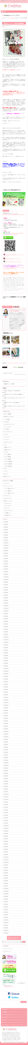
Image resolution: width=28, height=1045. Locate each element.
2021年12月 (6, 668)
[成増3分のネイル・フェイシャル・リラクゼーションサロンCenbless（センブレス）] (14, 7)
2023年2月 (6, 631)
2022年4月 (6, 658)
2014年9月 (6, 896)
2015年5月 (6, 875)
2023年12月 (6, 605)
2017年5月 (6, 812)
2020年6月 (6, 715)
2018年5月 (6, 781)
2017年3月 (6, 817)
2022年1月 (6, 665)
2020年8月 (6, 710)
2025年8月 (6, 553)
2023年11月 (6, 608)
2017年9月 (6, 802)
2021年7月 (6, 681)
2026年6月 (6, 527)
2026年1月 (6, 540)
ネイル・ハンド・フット (8, 948)
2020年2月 (6, 726)
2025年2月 (6, 569)
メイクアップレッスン (8, 505)
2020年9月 (6, 707)
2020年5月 (6, 718)
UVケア (5, 468)
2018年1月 (6, 791)
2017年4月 (6, 815)
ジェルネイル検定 (5, 365)
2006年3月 (6, 927)
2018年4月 (6, 783)
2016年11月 (6, 828)
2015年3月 (6, 880)
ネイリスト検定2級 (7, 456)
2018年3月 (6, 786)
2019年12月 (6, 731)
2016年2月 (6, 851)
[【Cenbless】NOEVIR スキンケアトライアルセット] (9, 977)
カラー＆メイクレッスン (8, 510)
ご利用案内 (4, 1012)
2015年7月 (6, 870)
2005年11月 (6, 930)
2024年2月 (6, 600)
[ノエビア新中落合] (8, 983)
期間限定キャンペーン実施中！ (9, 383)
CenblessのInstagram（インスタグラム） (13, 261)
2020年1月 (6, 728)
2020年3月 (6, 723)
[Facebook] (6, 315)
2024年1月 (6, 603)
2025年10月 (6, 548)
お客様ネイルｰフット (8, 449)
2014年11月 (6, 891)
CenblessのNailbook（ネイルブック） (13, 258)
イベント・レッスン (7, 426)
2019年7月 (6, 744)
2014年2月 (6, 914)
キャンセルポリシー (6, 1014)
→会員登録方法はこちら (9, 986)
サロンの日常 (6, 421)
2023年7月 (6, 618)
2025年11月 (6, 545)
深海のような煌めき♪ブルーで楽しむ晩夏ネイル (12, 390)
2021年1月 (6, 697)
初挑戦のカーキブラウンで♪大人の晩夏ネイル (12, 402)
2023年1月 (6, 634)
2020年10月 (6, 705)
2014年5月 (6, 906)
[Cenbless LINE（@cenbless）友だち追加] (8, 238)
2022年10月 (6, 642)
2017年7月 (6, 807)
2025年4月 (6, 563)
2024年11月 (6, 576)
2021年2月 (6, 694)
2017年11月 (6, 796)
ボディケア (6, 473)
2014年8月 (6, 899)
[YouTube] (6, 317)
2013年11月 (6, 922)
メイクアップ (6, 439)
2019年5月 (6, 749)
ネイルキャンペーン (7, 951)
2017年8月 (6, 804)
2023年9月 (6, 613)
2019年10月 (6, 736)
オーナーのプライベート (17, 25)
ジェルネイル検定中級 (8, 463)
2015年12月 (6, 857)
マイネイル (6, 452)
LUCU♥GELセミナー (7, 515)
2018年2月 (6, 789)
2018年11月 (6, 765)
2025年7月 (6, 555)
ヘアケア (5, 471)
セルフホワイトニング (8, 442)
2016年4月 (6, 846)
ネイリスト (17, 274)
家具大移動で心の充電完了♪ (7, 373)
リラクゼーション (7, 495)
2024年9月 (6, 582)
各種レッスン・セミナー (8, 500)
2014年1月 (6, 917)
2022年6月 (6, 652)
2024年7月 (6, 587)
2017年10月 (6, 799)
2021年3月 (6, 692)
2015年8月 (6, 867)
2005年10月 (6, 933)
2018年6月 (6, 778)
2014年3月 (6, 912)
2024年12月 (6, 574)
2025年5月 (6, 561)
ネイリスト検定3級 (7, 459)
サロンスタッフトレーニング (9, 424)
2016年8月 (6, 836)
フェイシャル (6, 483)
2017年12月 (6, 794)
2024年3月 (6, 597)
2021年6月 (6, 684)
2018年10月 (6, 768)
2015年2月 (6, 883)
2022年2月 (6, 663)
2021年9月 (6, 676)
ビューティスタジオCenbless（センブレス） (13, 214)
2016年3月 (6, 849)
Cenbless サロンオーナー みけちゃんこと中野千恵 (17, 310)
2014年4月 (6, 909)
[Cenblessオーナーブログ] (9, 958)
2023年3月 (6, 629)
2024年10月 (6, 579)
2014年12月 (6, 888)
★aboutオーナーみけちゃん (9, 416)
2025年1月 (6, 571)
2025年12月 (6, 542)
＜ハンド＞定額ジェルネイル (9, 488)
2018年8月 (6, 773)
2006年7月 (6, 925)
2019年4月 (6, 752)
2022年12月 (6, 637)
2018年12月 (6, 762)
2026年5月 (6, 529)
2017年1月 (6, 823)
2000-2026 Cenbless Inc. (12, 1042)
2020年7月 (6, 713)
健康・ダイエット (7, 476)
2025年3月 (6, 566)
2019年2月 (6, 757)
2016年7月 (6, 838)
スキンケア (6, 434)
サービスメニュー (5, 1017)
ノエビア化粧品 (7, 419)
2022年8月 (6, 647)
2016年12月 (6, 825)
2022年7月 (6, 650)
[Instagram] (7, 315)
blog (3, 1022)
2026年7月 (6, 524)
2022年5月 (6, 655)
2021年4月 (6, 689)
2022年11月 (6, 639)
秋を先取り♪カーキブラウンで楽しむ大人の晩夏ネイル (13, 394)
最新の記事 (17, 306)
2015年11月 (6, 859)
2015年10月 (6, 862)
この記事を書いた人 (8, 306)
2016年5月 (6, 844)
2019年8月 (6, 741)
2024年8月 (6, 584)
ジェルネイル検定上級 (8, 466)
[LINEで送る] (20, 367)
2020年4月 (6, 720)
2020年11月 (6, 702)
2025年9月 (6, 550)
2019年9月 (6, 739)
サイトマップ (5, 1024)
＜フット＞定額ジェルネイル (9, 493)
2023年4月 (6, 626)
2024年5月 (6, 592)
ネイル (6, 26)
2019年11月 (6, 734)
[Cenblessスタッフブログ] (9, 963)
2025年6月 (6, 558)
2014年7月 (6, 901)
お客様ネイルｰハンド (8, 447)
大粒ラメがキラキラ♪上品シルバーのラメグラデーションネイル (14, 398)
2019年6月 (6, 747)
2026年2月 (6, 537)
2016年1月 (6, 854)
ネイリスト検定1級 (7, 454)
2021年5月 (6, 686)
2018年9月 (6, 770)
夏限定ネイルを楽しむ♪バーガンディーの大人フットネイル (14, 406)
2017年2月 (6, 820)
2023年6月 (6, 621)
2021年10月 (6, 673)
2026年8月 (6, 521)
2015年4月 (6, 878)
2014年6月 (6, 904)
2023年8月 (6, 616)
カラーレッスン (7, 508)
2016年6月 (6, 841)
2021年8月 (6, 679)
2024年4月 (6, 595)
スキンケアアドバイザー (8, 274)
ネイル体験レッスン (7, 512)
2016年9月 (6, 833)
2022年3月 (6, 660)
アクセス (4, 1019)
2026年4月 (6, 532)
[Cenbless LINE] (9, 972)
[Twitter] (4, 315)
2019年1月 (6, 760)
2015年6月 (6, 872)
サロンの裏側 (6, 429)
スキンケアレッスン (7, 503)
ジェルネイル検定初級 (8, 461)
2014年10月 (6, 893)
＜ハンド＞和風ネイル (8, 490)
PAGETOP (23, 1001)
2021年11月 (6, 671)
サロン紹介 (4, 1009)
